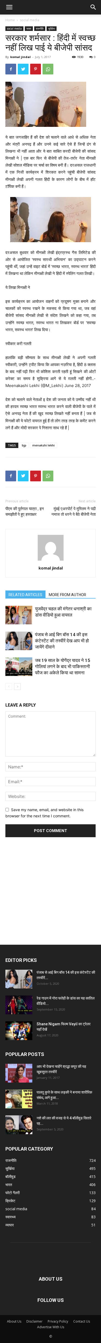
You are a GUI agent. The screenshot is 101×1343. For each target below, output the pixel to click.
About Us (14, 1321)
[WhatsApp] (48, 69)
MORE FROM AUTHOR (67, 595)
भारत (28, 28)
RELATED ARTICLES (25, 595)
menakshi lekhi (43, 445)
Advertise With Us (50, 1327)
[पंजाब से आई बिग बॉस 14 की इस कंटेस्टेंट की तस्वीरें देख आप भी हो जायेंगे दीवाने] (18, 641)
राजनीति (40, 28)
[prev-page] (8, 686)
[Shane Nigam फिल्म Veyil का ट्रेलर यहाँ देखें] (18, 1030)
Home (10, 20)
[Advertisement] (50, 883)
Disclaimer (34, 1321)
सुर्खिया (51, 28)
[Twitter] (23, 69)
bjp (24, 445)
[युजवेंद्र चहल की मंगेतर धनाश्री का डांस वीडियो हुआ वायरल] (18, 615)
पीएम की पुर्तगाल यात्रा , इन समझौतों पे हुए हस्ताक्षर (24, 511)
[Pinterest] (35, 69)
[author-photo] (51, 560)
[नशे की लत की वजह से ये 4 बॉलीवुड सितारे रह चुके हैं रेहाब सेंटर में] (18, 1124)
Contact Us (81, 1321)
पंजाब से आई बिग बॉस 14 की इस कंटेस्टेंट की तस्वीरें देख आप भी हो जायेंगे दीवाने (62, 641)
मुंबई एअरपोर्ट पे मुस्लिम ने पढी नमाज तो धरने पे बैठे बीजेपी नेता (73, 511)
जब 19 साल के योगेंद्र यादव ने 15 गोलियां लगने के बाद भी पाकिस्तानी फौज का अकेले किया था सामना (62, 666)
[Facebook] (10, 69)
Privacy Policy (58, 1321)
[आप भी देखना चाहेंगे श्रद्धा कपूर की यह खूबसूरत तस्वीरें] (18, 1073)
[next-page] (17, 686)
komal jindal (20, 57)
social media (29, 20)
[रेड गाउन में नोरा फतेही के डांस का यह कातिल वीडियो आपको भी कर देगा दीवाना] (18, 1004)
